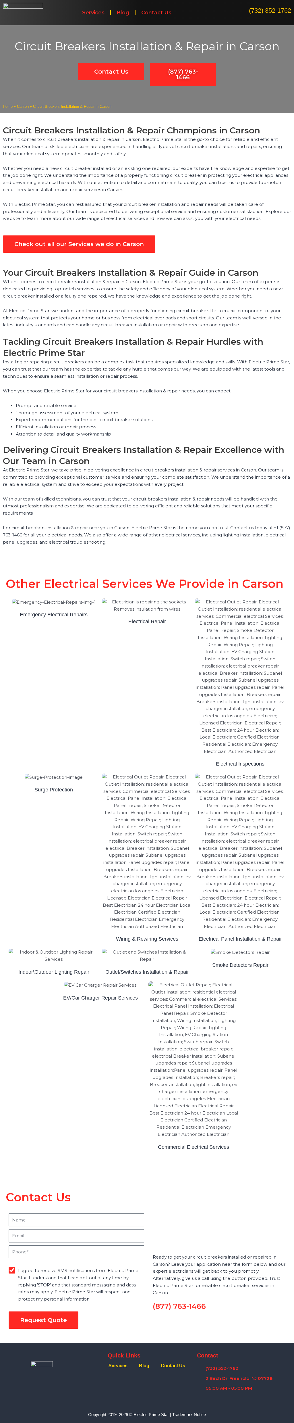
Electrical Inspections (240, 764)
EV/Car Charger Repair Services (100, 998)
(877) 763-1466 (179, 1306)
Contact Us (156, 12)
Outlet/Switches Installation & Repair (147, 972)
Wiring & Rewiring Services (147, 939)
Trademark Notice (189, 1414)
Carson (23, 106)
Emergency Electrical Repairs (54, 614)
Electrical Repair (147, 621)
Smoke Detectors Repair (240, 965)
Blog (123, 12)
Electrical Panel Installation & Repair (240, 939)
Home (8, 106)
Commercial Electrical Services (193, 1147)
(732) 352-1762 (270, 10)
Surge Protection (53, 790)
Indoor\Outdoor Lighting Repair (53, 972)
